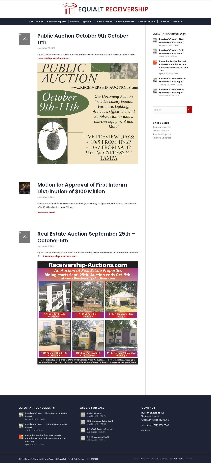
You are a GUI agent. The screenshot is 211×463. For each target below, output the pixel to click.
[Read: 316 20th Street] (82, 414)
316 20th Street (94, 413)
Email (147, 430)
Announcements (162, 127)
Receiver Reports (162, 134)
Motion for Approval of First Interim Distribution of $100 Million (82, 188)
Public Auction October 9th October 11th (82, 39)
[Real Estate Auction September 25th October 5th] (24, 237)
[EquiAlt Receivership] (105, 9)
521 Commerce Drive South (100, 421)
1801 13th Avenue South (98, 437)
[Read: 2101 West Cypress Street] (82, 430)
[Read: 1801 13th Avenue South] (82, 438)
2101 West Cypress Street (99, 429)
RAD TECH (94, 459)
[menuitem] (36, 21)
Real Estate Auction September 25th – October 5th (86, 237)
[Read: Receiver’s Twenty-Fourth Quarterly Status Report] (155, 79)
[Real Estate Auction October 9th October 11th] (24, 39)
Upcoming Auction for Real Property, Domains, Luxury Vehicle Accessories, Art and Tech (46, 438)
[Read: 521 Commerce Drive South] (82, 422)
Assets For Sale (161, 130)
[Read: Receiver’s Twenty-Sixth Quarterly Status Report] (155, 40)
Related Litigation (162, 137)
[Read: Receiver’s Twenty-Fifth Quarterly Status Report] (155, 51)
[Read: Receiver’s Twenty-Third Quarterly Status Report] (155, 90)
